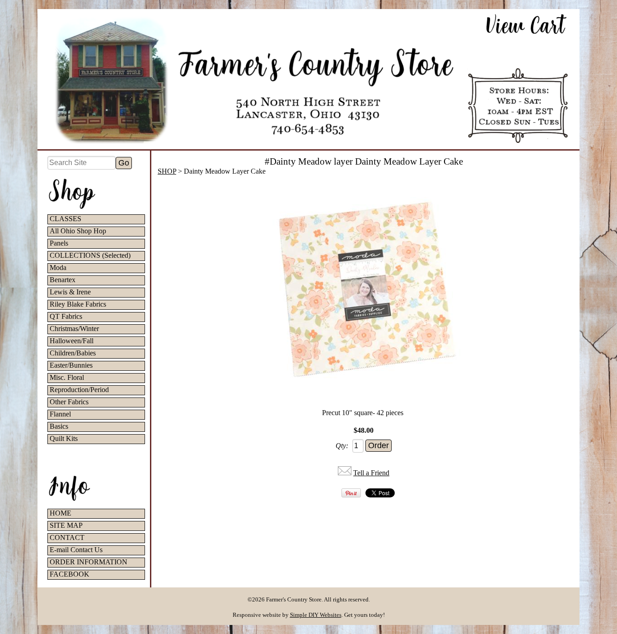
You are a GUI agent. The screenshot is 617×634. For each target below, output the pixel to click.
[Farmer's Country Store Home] (308, 79)
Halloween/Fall (71, 341)
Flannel (60, 414)
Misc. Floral (67, 377)
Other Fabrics (69, 402)
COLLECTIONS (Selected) (90, 255)
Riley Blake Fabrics (78, 304)
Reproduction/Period (79, 389)
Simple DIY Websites (315, 614)
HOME (60, 513)
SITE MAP (66, 525)
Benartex (62, 280)
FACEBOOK (69, 574)
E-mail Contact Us (76, 550)
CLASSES (65, 218)
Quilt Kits (64, 438)
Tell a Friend (371, 473)
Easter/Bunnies (71, 365)
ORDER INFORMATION (88, 562)
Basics (59, 426)
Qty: (342, 445)
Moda (58, 267)
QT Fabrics (66, 316)
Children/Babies (73, 353)
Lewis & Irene (70, 292)
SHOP (167, 171)
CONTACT (67, 537)
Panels (59, 243)
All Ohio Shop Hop (78, 231)
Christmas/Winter (74, 328)
